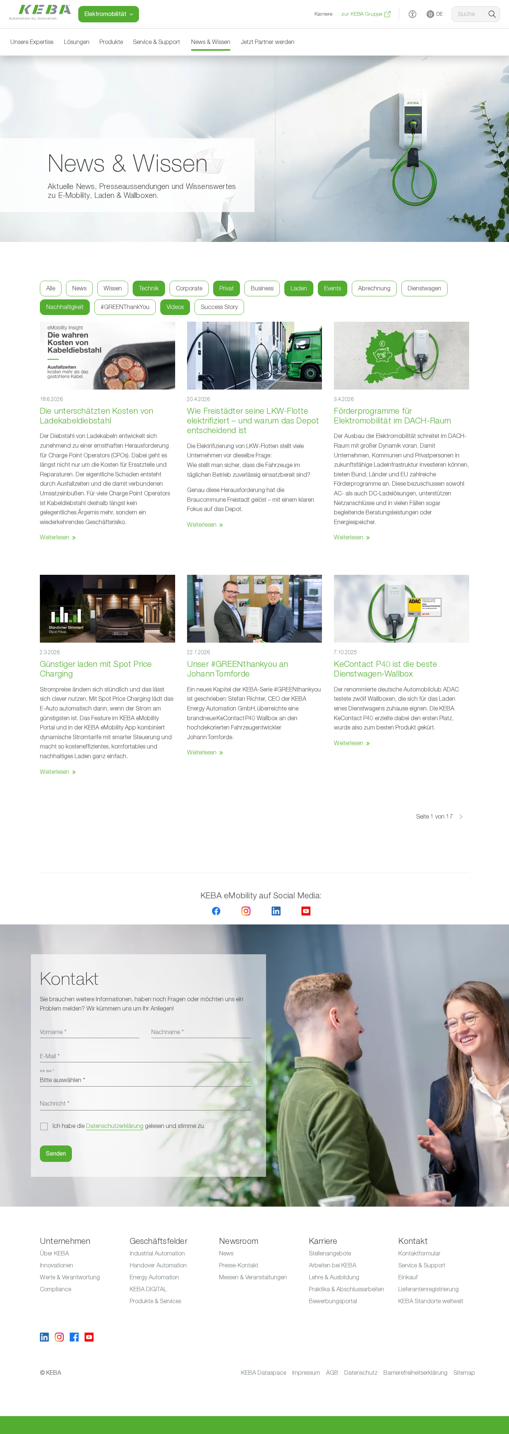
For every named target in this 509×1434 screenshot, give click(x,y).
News (79, 288)
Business (262, 288)
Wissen (113, 288)
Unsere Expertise (31, 42)
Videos (175, 307)
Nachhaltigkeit (64, 307)
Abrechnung (374, 288)
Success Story (219, 307)
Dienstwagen (424, 288)
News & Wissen (210, 42)
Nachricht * (54, 1104)
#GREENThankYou (125, 307)
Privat (226, 288)
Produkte (111, 42)
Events (332, 288)
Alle (50, 288)
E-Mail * (50, 1056)
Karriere (323, 14)
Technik (149, 288)
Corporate (189, 288)
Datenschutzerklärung (114, 1126)
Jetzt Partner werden (267, 42)
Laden (299, 288)
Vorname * (53, 1032)
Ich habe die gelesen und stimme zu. (129, 1126)
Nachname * (167, 1032)
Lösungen (76, 42)
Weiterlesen (54, 537)
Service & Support (156, 42)
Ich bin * (47, 1071)
